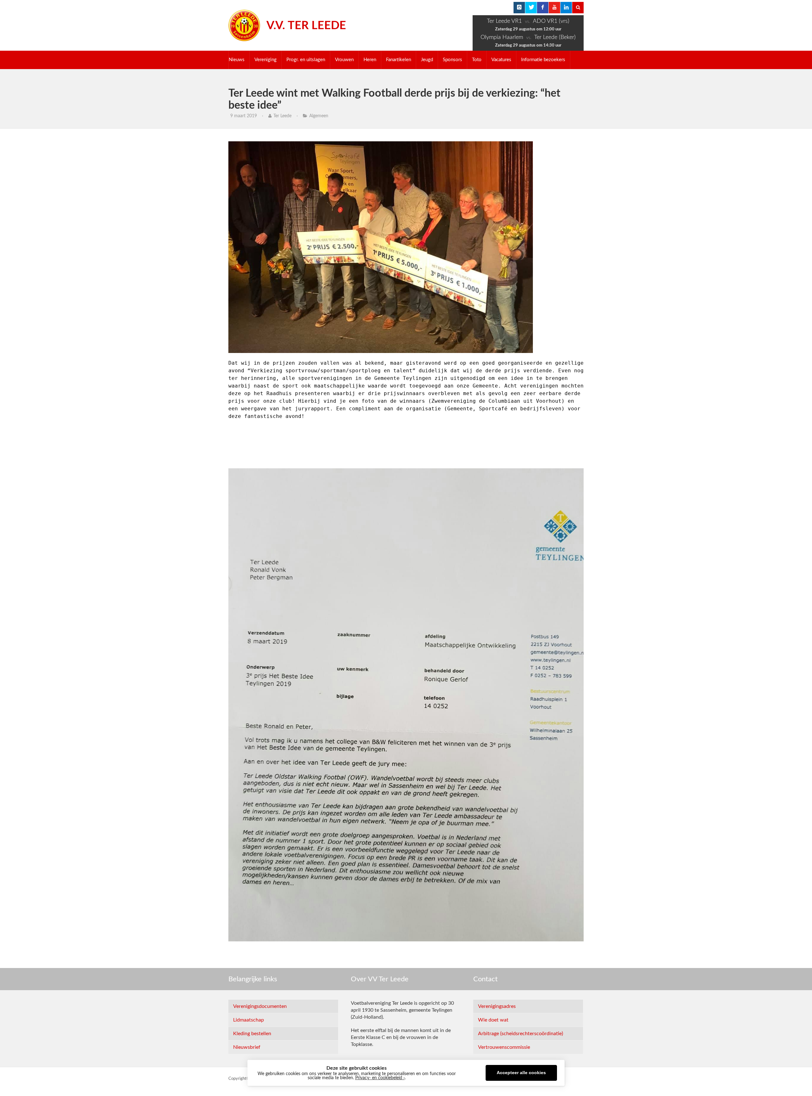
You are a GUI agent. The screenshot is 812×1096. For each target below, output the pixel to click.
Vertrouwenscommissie (504, 1047)
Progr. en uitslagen (305, 59)
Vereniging (265, 59)
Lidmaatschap (248, 1019)
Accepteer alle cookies (521, 1072)
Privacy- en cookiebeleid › (380, 1078)
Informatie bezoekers (543, 59)
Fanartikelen (398, 59)
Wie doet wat (493, 1019)
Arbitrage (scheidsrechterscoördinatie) (520, 1033)
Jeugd (427, 59)
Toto (476, 59)
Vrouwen (344, 59)
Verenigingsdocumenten (260, 1006)
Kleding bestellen (252, 1033)
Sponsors (452, 59)
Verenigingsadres (497, 1006)
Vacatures (501, 59)
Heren (369, 59)
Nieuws (237, 59)
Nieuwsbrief (246, 1047)
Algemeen (318, 116)
